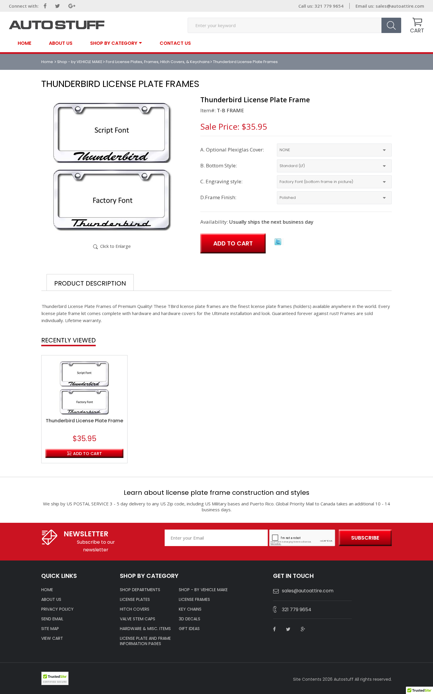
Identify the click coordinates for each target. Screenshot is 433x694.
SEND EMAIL (52, 619)
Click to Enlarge (115, 246)
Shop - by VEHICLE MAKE (80, 62)
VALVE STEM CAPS (137, 619)
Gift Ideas (189, 628)
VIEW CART (52, 638)
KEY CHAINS (190, 609)
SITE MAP (50, 628)
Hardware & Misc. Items (145, 628)
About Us (60, 43)
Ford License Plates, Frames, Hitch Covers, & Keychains (158, 62)
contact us (175, 43)
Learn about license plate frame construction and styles (216, 492)
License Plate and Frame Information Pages (145, 641)
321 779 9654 (296, 609)
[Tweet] (278, 243)
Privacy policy (57, 609)
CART (417, 30)
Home (24, 43)
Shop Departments (140, 589)
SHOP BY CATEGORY (113, 42)
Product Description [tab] (90, 283)
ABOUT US (51, 599)
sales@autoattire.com (400, 6)
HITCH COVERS (134, 609)
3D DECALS (189, 619)
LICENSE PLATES (135, 599)
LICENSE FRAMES (194, 599)
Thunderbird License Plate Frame (84, 421)
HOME (47, 589)
